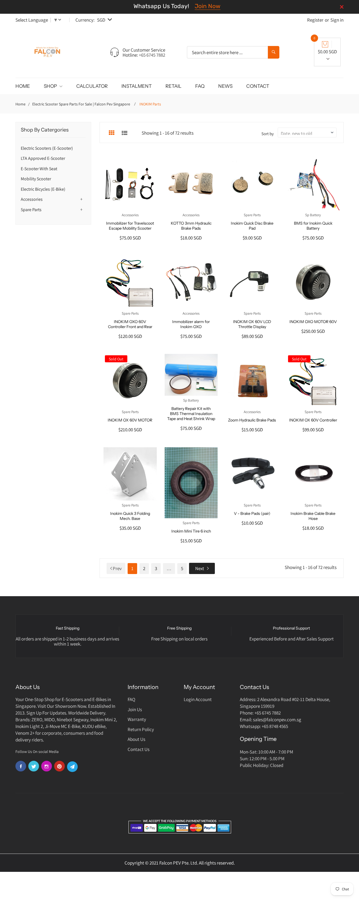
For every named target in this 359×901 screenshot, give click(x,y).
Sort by (267, 133)
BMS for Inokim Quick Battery (313, 226)
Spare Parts (31, 210)
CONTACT (257, 86)
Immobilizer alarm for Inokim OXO (191, 324)
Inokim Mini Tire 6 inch (191, 531)
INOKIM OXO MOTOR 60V (313, 321)
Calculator (92, 86)
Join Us (135, 709)
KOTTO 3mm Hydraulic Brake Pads (191, 226)
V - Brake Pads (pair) (252, 513)
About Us (136, 739)
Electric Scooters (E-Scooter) (47, 148)
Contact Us (138, 749)
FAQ (199, 86)
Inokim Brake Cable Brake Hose (313, 516)
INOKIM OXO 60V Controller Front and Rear (130, 324)
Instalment (136, 86)
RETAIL (173, 86)
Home (20, 104)
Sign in (337, 20)
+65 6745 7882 (152, 55)
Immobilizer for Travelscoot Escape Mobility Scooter (130, 226)
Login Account (198, 699)
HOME (22, 86)
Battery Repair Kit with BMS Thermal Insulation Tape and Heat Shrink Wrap (191, 413)
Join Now (207, 6)
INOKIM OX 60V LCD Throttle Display (252, 324)
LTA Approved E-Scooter (43, 158)
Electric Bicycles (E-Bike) (43, 189)
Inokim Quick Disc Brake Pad (252, 226)
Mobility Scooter (36, 179)
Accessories (32, 199)
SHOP (51, 86)
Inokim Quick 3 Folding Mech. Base (130, 516)
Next (199, 568)
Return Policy (141, 729)
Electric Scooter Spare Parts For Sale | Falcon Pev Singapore (81, 104)
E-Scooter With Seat (39, 169)
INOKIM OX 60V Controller (313, 420)
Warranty (137, 719)
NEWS (225, 86)
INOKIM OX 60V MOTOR (130, 420)
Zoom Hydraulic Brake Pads (252, 420)
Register (315, 20)
